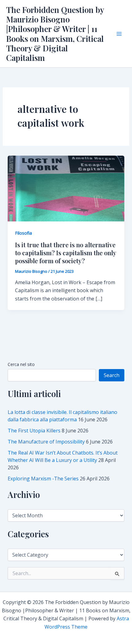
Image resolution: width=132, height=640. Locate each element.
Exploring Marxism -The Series (43, 478)
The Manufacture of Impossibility (46, 441)
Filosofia (23, 233)
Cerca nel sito (21, 364)
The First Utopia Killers (34, 430)
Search (111, 375)
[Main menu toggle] (119, 34)
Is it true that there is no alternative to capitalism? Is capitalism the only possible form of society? (65, 252)
